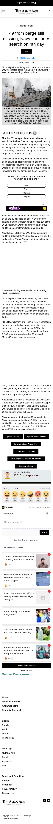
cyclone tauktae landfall (36, 437)
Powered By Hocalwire (10, 818)
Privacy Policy (9, 789)
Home (5, 697)
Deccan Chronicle (11, 701)
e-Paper (19, 3)
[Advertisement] (26, 266)
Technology (8, 738)
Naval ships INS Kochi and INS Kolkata (26, 459)
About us (7, 761)
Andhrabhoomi (10, 706)
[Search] (50, 12)
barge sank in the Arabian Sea (26, 444)
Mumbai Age (8, 753)
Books (5, 721)
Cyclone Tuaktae (12, 437)
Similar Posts (11, 674)
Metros (5, 733)
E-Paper (6, 780)
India (26, 51)
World (5, 729)
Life (4, 765)
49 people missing (26, 466)
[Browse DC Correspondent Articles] (7, 475)
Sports (5, 725)
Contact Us (8, 793)
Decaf (5, 757)
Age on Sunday (29, 3)
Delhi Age (7, 748)
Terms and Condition (13, 776)
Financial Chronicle (12, 710)
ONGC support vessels (26, 451)
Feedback (7, 785)
